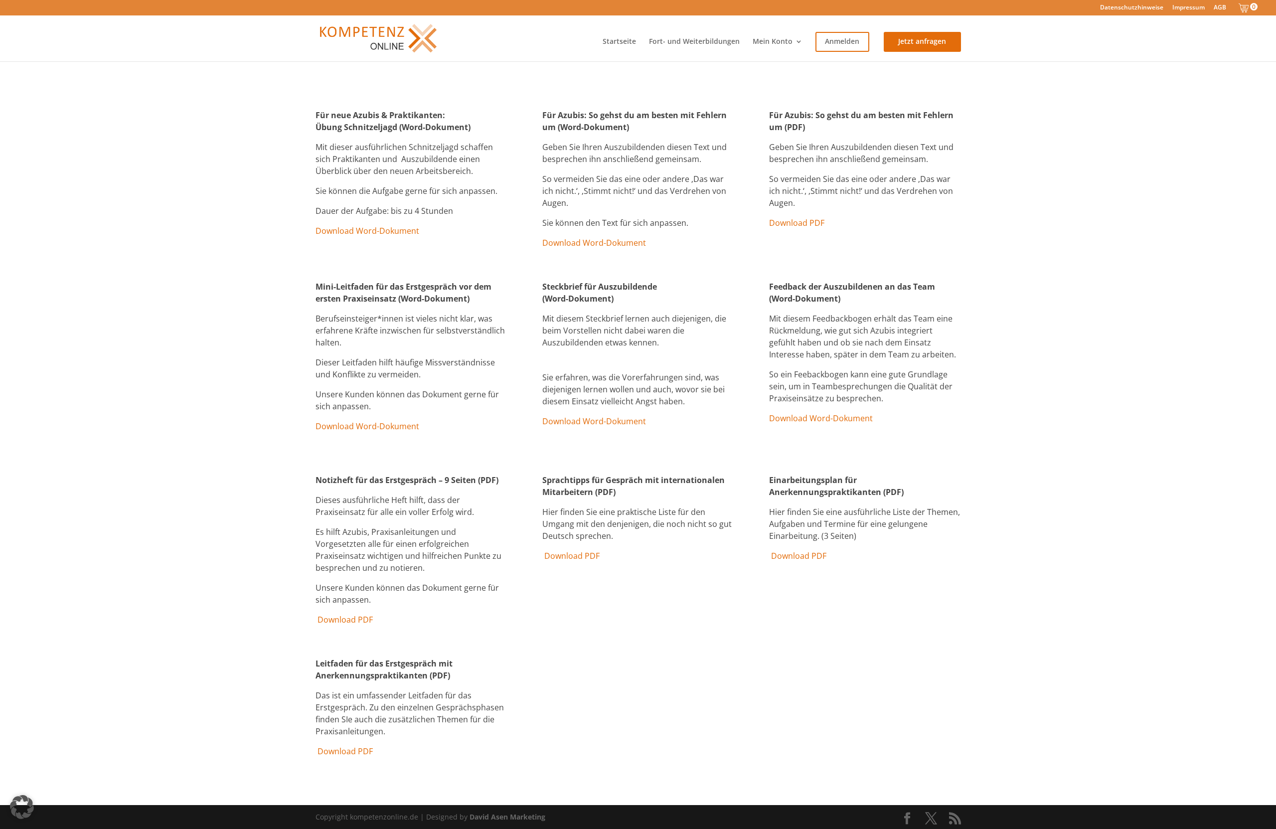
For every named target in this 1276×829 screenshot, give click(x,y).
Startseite (619, 42)
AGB (1220, 7)
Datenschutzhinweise (1131, 7)
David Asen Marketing (507, 817)
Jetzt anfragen (922, 42)
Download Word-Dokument (367, 230)
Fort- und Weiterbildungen (694, 42)
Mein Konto (773, 42)
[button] (22, 807)
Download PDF (796, 222)
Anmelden (842, 42)
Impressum (1188, 7)
